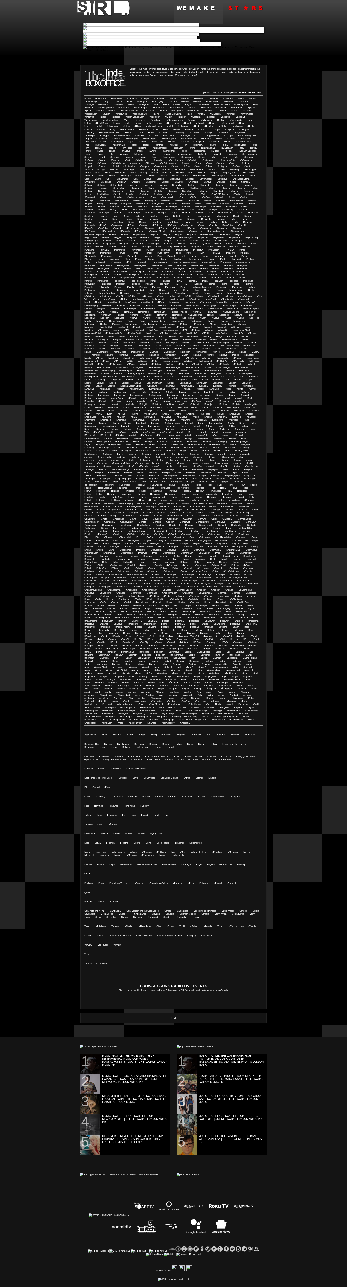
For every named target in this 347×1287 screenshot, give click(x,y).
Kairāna (100, 450)
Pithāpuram (106, 256)
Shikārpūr (132, 185)
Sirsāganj (120, 172)
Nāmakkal (177, 315)
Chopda (100, 574)
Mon (162, 336)
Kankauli (176, 438)
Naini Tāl (160, 318)
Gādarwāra (89, 528)
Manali (106, 361)
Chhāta (103, 583)
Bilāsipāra (187, 608)
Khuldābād (199, 410)
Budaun (221, 599)
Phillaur (211, 259)
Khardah (121, 417)
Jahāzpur (154, 475)
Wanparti (103, 104)
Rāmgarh (125, 231)
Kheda (165, 414)
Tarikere (142, 148)
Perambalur (90, 265)
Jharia (242, 457)
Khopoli (225, 410)
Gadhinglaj (236, 525)
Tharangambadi (159, 148)
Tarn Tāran (126, 148)
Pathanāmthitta (120, 271)
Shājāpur (180, 188)
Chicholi (156, 580)
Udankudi (209, 126)
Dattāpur (184, 562)
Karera (191, 432)
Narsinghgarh (211, 305)
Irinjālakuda (101, 481)
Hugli (209, 485)
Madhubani (185, 373)
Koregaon (116, 401)
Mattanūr (180, 345)
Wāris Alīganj (213, 101)
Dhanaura (103, 556)
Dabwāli (139, 568)
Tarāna (191, 148)
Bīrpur (188, 605)
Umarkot (213, 123)
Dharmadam (109, 553)
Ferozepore (174, 528)
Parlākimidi (149, 274)
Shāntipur (103, 188)
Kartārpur (224, 429)
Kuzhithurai (152, 386)
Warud (185, 101)
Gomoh (96, 512)
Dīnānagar (169, 543)
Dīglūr (209, 543)
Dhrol (225, 546)
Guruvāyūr (250, 500)
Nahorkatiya (188, 318)
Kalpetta (141, 444)
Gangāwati (185, 522)
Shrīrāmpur (89, 182)
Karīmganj (166, 432)
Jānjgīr (156, 466)
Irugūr (87, 481)
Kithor (205, 407)
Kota (218, 398)
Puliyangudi (119, 250)
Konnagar (224, 401)
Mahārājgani (126, 370)
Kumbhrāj (102, 392)
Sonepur (103, 166)
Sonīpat (245, 163)
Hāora (143, 497)
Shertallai (176, 185)
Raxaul (142, 222)
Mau (159, 345)
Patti (166, 268)
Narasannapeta (251, 308)
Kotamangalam (190, 398)
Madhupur (154, 373)
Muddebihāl (191, 333)
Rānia (201, 225)
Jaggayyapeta (233, 475)
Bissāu (125, 605)
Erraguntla (187, 534)
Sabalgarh (89, 216)
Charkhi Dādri (210, 586)
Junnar (132, 454)
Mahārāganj (109, 370)
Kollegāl (143, 404)
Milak (175, 339)
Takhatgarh (139, 154)
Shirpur (207, 182)
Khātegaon (205, 414)
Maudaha (129, 345)
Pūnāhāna (89, 250)
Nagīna (240, 318)
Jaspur (237, 463)
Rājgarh (118, 237)
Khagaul (88, 423)
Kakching (244, 447)
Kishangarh (233, 407)
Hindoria (187, 491)
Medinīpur (172, 342)
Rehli (233, 219)
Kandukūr (219, 438)
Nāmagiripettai (195, 315)
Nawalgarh (244, 299)
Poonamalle (105, 253)
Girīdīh (102, 515)
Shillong (88, 185)
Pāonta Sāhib (162, 277)
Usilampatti (206, 120)
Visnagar (88, 107)
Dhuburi (213, 546)
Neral (96, 299)
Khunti (185, 410)
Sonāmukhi (129, 166)
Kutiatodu (217, 386)
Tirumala (117, 138)
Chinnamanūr (157, 577)
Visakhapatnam (106, 107)
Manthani (231, 348)
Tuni (166, 129)
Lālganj (125, 383)
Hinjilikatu (129, 491)
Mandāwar (113, 358)
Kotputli (132, 398)
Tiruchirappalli (169, 138)
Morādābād (148, 336)
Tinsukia (232, 138)
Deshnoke (141, 559)
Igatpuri (225, 481)
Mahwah (224, 364)
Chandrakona (245, 590)
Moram (134, 336)
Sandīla (186, 203)
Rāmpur (178, 228)
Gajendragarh (205, 525)
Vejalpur (247, 110)
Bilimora (111, 608)
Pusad (255, 243)
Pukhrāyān (165, 250)
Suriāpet (217, 154)
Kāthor (87, 429)
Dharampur (204, 553)
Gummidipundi (91, 506)
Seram (87, 194)
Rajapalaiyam (186, 237)
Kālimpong (89, 447)
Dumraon (241, 537)
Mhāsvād (201, 339)
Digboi (236, 543)
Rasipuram (117, 225)
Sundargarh (187, 157)
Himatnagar (215, 491)
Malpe (155, 361)
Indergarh (177, 481)
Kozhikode (188, 395)
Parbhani (213, 274)
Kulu (134, 392)
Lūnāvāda (172, 376)
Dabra (152, 568)
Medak (185, 342)
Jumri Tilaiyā (178, 454)
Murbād (150, 327)
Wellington (142, 101)
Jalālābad (206, 472)
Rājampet (203, 237)
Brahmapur (89, 602)
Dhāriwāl (142, 553)
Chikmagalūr (90, 580)
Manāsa (238, 358)
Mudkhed (150, 333)
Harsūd (195, 494)
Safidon (199, 212)
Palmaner (218, 281)
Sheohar (233, 185)
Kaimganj (126, 450)
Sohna (209, 166)
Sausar (104, 197)
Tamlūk (139, 151)
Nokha (139, 293)
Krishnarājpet (136, 395)
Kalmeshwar (177, 444)
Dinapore (144, 565)
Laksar (170, 383)
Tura (156, 129)
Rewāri (128, 219)
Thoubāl (143, 141)
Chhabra (186, 583)
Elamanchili (125, 537)
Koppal (167, 401)
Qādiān (206, 243)
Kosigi (239, 398)
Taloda (183, 151)
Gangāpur (220, 522)
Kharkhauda (90, 417)
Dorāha (189, 540)
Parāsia (240, 274)
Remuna (221, 219)
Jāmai (184, 469)
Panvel (178, 277)
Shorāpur (121, 182)
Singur (214, 172)
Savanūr (249, 194)
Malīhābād (222, 361)
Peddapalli (214, 265)
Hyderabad (124, 485)
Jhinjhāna (197, 457)
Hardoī (102, 497)
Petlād (130, 262)
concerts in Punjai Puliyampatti (184, 69)
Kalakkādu (190, 447)
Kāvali (140, 426)
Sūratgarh (89, 157)
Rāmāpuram (196, 231)
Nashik (150, 305)
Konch (104, 404)
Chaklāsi (154, 596)
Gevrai (133, 519)
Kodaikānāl (140, 407)
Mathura (195, 345)
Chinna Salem (138, 577)
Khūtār (137, 410)
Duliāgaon (134, 540)
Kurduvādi (89, 389)
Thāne (228, 141)
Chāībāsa (194, 596)
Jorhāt (221, 454)
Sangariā (126, 203)
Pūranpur (146, 246)
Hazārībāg (242, 491)
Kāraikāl (120, 435)
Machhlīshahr (110, 376)
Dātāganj (209, 562)
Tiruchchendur (189, 138)
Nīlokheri (132, 296)
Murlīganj (123, 327)
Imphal (203, 481)
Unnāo (116, 123)
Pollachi (200, 253)
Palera (224, 284)
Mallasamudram (171, 361)
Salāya (114, 209)
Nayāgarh (211, 299)
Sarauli (137, 200)
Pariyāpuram (166, 274)
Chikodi (221, 577)
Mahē (208, 367)
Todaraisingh (178, 132)
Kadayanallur (242, 450)
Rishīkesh (89, 219)
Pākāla (130, 287)
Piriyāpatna (132, 256)
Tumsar (190, 129)
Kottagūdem (117, 398)
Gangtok (143, 522)
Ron (166, 216)
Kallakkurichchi (217, 444)
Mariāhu (116, 348)
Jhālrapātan (145, 460)
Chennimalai (235, 583)
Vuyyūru (190, 104)
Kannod (239, 435)
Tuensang (89, 132)
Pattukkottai (153, 268)
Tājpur (154, 154)
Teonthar (158, 145)
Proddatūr (198, 250)
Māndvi (210, 355)
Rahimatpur (221, 240)
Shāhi (131, 191)
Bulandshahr (177, 599)
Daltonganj (201, 565)
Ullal (100, 126)
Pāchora (105, 290)
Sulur (236, 157)
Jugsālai (209, 454)
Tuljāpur (230, 129)
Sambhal (157, 206)
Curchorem (203, 568)
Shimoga (245, 182)
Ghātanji (249, 515)
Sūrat (102, 157)
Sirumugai (235, 169)
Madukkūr (245, 370)
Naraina (100, 312)
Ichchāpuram (90, 485)
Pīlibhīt (100, 259)
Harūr (183, 494)
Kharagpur (166, 417)
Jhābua (212, 460)
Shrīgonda (106, 182)
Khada (127, 423)
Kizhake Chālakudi (188, 407)
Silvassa (140, 175)
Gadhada (251, 525)
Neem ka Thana (235, 293)
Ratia (224, 222)
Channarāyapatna (93, 590)
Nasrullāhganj (91, 305)
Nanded (120, 315)
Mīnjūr (165, 339)
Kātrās (184, 426)
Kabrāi (120, 454)
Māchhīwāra (129, 376)
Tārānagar (177, 148)
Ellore (87, 537)
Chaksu (138, 586)
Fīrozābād (190, 528)
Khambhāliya (138, 420)
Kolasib (130, 404)
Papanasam (145, 277)
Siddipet (160, 179)
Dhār (217, 553)
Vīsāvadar (124, 107)
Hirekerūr (101, 491)
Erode (200, 534)
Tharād (185, 141)
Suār (128, 160)
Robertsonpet (203, 216)
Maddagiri (169, 373)
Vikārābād (237, 107)
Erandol (229, 534)
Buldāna (161, 599)
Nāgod (228, 318)
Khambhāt (121, 420)
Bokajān (195, 602)
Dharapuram (169, 553)
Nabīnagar (89, 324)
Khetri (87, 414)
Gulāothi (165, 506)
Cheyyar (105, 135)
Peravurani (225, 262)
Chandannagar (169, 593)
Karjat (135, 432)
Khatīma (190, 414)
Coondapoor (106, 571)
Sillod (152, 175)
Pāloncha (192, 281)
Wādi (166, 104)
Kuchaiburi (119, 395)
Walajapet (144, 104)
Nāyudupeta (195, 299)
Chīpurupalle (90, 577)
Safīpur (186, 212)
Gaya (144, 519)
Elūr (97, 537)
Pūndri (221, 246)
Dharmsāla (215, 550)
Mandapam (146, 358)
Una (150, 123)
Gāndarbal (174, 525)
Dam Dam (118, 540)
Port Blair (229, 250)
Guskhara (235, 500)
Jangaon (184, 466)
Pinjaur (205, 256)
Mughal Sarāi (134, 333)
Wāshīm (172, 101)
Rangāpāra (227, 225)
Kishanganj (249, 407)
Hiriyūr (87, 491)
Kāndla (233, 438)
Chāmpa (222, 593)
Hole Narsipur (182, 488)
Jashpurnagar (91, 466)
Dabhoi (175, 568)
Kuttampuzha (187, 386)
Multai (116, 330)
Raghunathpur (91, 243)
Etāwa (239, 605)
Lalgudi (100, 383)
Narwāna (176, 305)
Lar (228, 379)
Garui (214, 519)
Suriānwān (232, 154)
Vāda (126, 120)
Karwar (199, 429)
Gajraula (189, 525)
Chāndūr (201, 590)
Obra (196, 290)
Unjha (128, 123)
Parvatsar (239, 271)
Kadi (228, 450)
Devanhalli (89, 559)
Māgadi (196, 370)
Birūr (177, 605)
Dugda (147, 540)
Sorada (220, 163)
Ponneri (134, 253)
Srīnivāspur (246, 160)
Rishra (247, 216)
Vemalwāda (209, 110)
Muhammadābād (242, 330)
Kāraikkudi (105, 435)
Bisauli (153, 605)
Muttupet (184, 324)
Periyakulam (209, 262)
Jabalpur (168, 478)
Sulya (213, 157)
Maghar (184, 370)
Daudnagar (169, 562)
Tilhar (104, 141)
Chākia (167, 596)
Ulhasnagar (113, 126)
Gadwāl (222, 525)
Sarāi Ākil (194, 200)
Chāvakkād (123, 586)
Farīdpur (246, 531)
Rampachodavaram (137, 574)
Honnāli (136, 488)
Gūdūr (213, 506)
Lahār (87, 386)
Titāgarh (224, 132)
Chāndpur (89, 593)
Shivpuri (179, 182)
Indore (154, 481)
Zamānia (132, 98)
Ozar (185, 290)
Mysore (116, 324)
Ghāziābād (219, 515)
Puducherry (163, 253)
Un (177, 123)
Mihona (187, 339)
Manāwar (207, 358)
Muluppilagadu (171, 330)
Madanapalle (246, 373)
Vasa (189, 114)
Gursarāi (109, 503)
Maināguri (197, 364)
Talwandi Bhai (168, 151)
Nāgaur (100, 321)
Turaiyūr (144, 129)
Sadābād (253, 212)
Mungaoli (221, 327)
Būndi (149, 599)
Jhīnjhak (212, 457)
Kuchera (88, 395)
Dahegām (101, 568)
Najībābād (119, 318)
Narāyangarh (148, 308)
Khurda (160, 410)
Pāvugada (104, 268)
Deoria (186, 559)
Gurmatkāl (143, 503)
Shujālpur (222, 179)
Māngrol (96, 355)
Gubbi (101, 509)
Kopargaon (181, 401)
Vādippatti (240, 117)
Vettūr (112, 110)
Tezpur (133, 145)
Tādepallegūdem (184, 154)
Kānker (151, 438)
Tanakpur (125, 151)
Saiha (202, 209)
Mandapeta (129, 358)
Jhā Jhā (199, 460)
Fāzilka (216, 528)
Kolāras (170, 404)
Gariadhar (227, 519)
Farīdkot (88, 534)
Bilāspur (173, 608)
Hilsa (229, 491)
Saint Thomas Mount (160, 209)
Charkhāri (227, 586)
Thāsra (172, 141)
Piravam (148, 256)
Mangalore (139, 355)
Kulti (144, 392)
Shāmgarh (165, 188)
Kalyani (87, 444)
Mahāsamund (91, 370)
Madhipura (201, 373)
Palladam (120, 284)
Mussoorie (199, 324)
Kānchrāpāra (90, 454)
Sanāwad (239, 203)
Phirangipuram (195, 259)
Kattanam (170, 426)
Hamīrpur (211, 497)
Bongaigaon (142, 602)
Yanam (253, 98)
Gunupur (172, 503)
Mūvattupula (169, 324)
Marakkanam (163, 348)
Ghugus (159, 515)
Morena (99, 336)
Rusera (103, 216)
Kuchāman (103, 395)
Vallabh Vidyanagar (134, 117)
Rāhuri (207, 240)
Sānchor (225, 203)
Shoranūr (135, 182)
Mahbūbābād (242, 367)
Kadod (206, 450)
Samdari (129, 206)
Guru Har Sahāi (92, 503)
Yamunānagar (91, 101)
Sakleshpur (139, 209)
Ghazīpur (204, 515)
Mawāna (239, 342)
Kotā (228, 398)
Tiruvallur (140, 135)
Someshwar (161, 166)
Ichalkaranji (108, 485)
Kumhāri (88, 392)
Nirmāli (195, 293)
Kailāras (158, 450)
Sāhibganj (228, 209)
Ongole (162, 290)
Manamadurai (91, 361)
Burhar (109, 599)
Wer (130, 101)
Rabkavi (169, 243)
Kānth (188, 435)
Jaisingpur (103, 475)
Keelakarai (101, 98)
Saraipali (166, 200)
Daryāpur (249, 562)
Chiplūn (105, 577)
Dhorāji (255, 546)
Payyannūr (243, 265)
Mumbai (157, 602)
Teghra (98, 148)
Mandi (100, 358)
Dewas (188, 556)
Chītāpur (221, 574)
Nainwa (133, 318)
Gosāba (146, 509)
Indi (164, 481)
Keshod (189, 423)
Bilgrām (136, 608)
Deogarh (237, 559)
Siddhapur (175, 179)
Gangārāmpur (202, 522)
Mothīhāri (238, 333)
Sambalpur (172, 206)
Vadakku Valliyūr (110, 120)
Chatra (166, 586)
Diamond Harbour (145, 546)
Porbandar (89, 253)
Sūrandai (114, 157)
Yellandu (199, 98)
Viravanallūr (158, 107)
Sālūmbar (89, 209)
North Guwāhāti (107, 293)
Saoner (208, 200)
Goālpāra (88, 515)
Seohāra (144, 194)
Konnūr (210, 401)
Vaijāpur (182, 117)
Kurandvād (105, 389)
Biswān (112, 605)
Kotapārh (172, 398)
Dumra (255, 537)
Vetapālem (149, 110)
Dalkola (235, 565)
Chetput (220, 583)
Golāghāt (134, 512)
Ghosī (191, 515)
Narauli (199, 308)
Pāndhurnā (102, 281)
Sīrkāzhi (167, 172)
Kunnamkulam (137, 389)
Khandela (236, 417)
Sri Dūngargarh (168, 163)
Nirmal (207, 293)
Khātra (177, 414)
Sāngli (114, 203)
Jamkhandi (140, 469)
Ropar (126, 216)
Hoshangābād (105, 488)
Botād (103, 602)
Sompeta (145, 166)
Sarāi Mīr (180, 200)
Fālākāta (132, 534)
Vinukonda (205, 107)
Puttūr (218, 243)
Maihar (211, 364)
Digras (197, 543)
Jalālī (178, 472)
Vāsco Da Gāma (173, 114)
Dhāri (154, 553)
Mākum (131, 364)
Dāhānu (115, 568)
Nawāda (99, 302)
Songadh (88, 166)
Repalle (167, 219)
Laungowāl (181, 379)
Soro (209, 163)
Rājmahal (225, 234)
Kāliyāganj (246, 444)
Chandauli (152, 593)
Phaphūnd (236, 259)
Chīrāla (248, 574)
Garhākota (109, 522)
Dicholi (102, 546)
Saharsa (119, 212)
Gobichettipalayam (197, 509)
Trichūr (129, 132)
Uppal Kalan (102, 123)
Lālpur (250, 379)
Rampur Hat (133, 228)
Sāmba (186, 206)
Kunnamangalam (157, 389)
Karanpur (135, 163)
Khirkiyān (239, 410)
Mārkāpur (89, 348)
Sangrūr (252, 200)
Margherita (146, 348)
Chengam (89, 586)
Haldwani (115, 500)
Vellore (235, 110)
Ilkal (214, 481)
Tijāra (131, 141)
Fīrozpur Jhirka (154, 528)
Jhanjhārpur (117, 460)
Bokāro (181, 602)
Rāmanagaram (238, 231)
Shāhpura (211, 188)
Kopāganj (196, 401)
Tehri (86, 148)
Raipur (132, 240)
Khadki (115, 423)
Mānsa (245, 348)
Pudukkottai (182, 250)
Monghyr (194, 327)
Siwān (248, 166)
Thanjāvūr (199, 141)
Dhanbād (88, 556)
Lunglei (158, 376)
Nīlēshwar (147, 296)
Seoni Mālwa (102, 194)
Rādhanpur (154, 243)
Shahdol (158, 191)
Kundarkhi (214, 389)
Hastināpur (126, 494)
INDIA (234, 92)
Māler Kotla (238, 361)
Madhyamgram (136, 373)
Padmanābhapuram (201, 287)
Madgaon (216, 373)
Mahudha (238, 364)
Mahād (171, 370)
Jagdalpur (106, 478)
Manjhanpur (201, 352)
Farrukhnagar (211, 531)
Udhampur (183, 126)
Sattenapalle (168, 197)
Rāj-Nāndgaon (208, 234)
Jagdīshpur (89, 478)
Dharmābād (127, 553)
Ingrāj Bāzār (130, 481)
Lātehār (217, 379)
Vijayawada (252, 107)
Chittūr (156, 574)
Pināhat (232, 256)
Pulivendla (136, 250)
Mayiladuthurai (202, 342)
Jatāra (194, 463)
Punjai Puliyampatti (177, 246)
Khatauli (220, 414)
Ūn (168, 123)
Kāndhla (88, 441)
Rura (115, 216)
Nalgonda (224, 315)
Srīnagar (102, 163)
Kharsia (249, 414)
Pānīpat (230, 277)
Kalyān (100, 444)
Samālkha (232, 206)
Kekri (253, 423)
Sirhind (180, 172)
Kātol (220, 426)
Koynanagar (205, 395)
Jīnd (158, 457)
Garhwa (202, 519)
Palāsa (236, 284)
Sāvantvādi (89, 197)
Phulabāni (177, 259)
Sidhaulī (147, 179)
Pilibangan (114, 259)
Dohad (87, 568)
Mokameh (193, 336)
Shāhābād (187, 191)
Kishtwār (218, 407)
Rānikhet (157, 225)
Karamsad (242, 432)
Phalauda (101, 262)
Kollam (182, 243)
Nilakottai (175, 296)
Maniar (242, 352)
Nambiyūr (162, 315)
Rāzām (244, 219)
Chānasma (187, 593)
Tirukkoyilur (132, 138)
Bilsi (86, 608)
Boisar (207, 602)
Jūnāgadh (161, 454)
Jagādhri (154, 478)
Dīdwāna (88, 546)
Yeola (173, 98)
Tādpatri (166, 154)
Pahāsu (156, 287)
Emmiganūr (243, 534)
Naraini (87, 312)
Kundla (187, 389)
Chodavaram (116, 574)
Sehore (171, 194)
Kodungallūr (251, 404)
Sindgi (101, 175)
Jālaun (141, 472)
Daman (186, 565)
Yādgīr (106, 101)
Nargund (102, 308)
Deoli (200, 556)
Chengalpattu (105, 586)
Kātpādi (196, 426)
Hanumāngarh (158, 497)
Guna (251, 503)
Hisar (245, 488)
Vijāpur (87, 110)
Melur (115, 342)
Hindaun (200, 491)
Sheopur (219, 185)
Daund (155, 562)
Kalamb (175, 447)
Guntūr (186, 503)
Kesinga (155, 423)
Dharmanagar (91, 553)
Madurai (230, 370)
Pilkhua (87, 259)
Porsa (242, 250)
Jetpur (249, 460)
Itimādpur (182, 478)
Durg (192, 537)
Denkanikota (90, 562)
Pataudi (153, 271)
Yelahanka (213, 98)
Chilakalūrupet (205, 577)
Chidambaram (139, 580)
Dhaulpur (171, 550)
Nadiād (211, 321)
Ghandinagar (125, 525)
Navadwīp (190, 302)
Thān (86, 145)
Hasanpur (170, 494)
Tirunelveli (102, 138)
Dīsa (106, 543)
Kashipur (156, 429)
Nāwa (161, 302)
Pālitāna (149, 284)
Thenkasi (173, 145)
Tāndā (112, 151)
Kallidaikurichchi (197, 444)
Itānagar (207, 478)
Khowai (212, 410)
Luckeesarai (218, 376)
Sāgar (174, 212)
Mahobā (88, 367)
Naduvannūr (197, 321)
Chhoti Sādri (171, 580)
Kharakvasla (149, 417)
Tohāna (163, 132)
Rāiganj (181, 240)
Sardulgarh (89, 200)
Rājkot (239, 234)
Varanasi (230, 114)
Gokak (161, 512)
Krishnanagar (155, 395)
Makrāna (156, 364)
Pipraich (171, 256)
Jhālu (131, 460)
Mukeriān (223, 330)
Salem (102, 209)
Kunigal (174, 389)
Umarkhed (228, 123)
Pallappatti (106, 284)
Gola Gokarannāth (115, 512)
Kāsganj (170, 429)
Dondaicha (221, 540)
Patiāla (204, 268)
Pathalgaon (139, 271)
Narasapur (233, 308)
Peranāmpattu (243, 262)
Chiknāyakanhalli (238, 577)
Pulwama (104, 250)
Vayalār (106, 114)
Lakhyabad (185, 383)
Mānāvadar (223, 358)
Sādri (210, 212)
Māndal (177, 358)
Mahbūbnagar (223, 367)
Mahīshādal (122, 367)
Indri (143, 481)
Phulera (163, 259)
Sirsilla (87, 172)
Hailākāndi (167, 500)
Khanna (208, 417)
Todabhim (195, 132)
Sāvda (237, 194)
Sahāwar (242, 209)
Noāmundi (164, 293)
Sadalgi (239, 212)
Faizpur (145, 534)
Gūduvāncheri (198, 506)
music (171, 75)
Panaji (153, 281)
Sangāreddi (142, 203)
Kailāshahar (142, 450)
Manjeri (216, 352)
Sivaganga (128, 169)
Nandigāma (89, 315)
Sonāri (115, 166)
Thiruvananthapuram (110, 132)
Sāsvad (219, 197)
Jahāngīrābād (171, 475)
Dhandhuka (245, 553)
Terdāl (146, 145)
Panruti (190, 277)
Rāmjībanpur (90, 231)
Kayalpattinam (109, 426)
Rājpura (154, 234)
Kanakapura (122, 441)
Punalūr (247, 246)
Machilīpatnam (91, 376)
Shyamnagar (206, 179)
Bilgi (148, 608)
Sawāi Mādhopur (220, 194)
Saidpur (214, 209)
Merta (245, 339)
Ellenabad (109, 537)
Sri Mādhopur (118, 163)
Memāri (103, 342)
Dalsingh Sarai (219, 565)
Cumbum (162, 441)
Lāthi (205, 379)
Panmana (216, 277)
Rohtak (176, 216)
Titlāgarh (210, 132)
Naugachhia (222, 302)
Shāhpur (241, 188)
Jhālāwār (173, 460)
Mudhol (164, 333)
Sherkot (190, 185)
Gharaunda (118, 519)
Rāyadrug (102, 222)
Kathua (244, 426)
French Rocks (138, 281)
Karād (133, 435)
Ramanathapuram (216, 231)
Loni (242, 376)
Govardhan (130, 509)
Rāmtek (117, 228)
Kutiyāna (203, 386)
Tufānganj (244, 129)
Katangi (114, 429)
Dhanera (230, 553)
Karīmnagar (149, 432)
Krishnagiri (172, 395)
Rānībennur (187, 225)
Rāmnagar (206, 228)
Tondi (151, 132)
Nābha (103, 324)
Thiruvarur (158, 141)
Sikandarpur (219, 175)
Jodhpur (121, 457)
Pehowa (182, 265)
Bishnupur (139, 605)
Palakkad (197, 284)
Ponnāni (148, 253)
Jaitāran (88, 475)
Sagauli (149, 212)
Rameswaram (177, 231)
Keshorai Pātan (172, 423)
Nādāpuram (239, 321)
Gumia (119, 506)
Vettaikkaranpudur (129, 110)
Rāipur (119, 240)
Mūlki (127, 330)
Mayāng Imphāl (221, 342)
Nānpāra (128, 312)
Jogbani (88, 457)
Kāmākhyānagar (240, 441)
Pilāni (127, 259)
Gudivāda (244, 506)
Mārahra (179, 348)
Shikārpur (147, 185)
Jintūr (147, 457)
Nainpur (146, 318)
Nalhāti (210, 315)
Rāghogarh (109, 243)
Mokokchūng (176, 336)
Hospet (253, 485)
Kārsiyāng (239, 429)
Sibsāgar (190, 179)
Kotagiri (206, 398)
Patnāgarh (179, 268)
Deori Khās (171, 559)
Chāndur (215, 590)
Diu (96, 543)
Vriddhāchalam (222, 104)
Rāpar (131, 225)
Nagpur (215, 318)
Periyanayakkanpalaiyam (185, 262)
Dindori (142, 543)
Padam (251, 287)
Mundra (249, 327)
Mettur (214, 339)
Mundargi (103, 330)
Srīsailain (192, 160)
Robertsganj (222, 216)
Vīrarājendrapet (177, 107)
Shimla (113, 175)
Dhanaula (118, 556)
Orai (151, 290)
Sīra (191, 172)
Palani (205, 281)
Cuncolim (219, 568)
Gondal (243, 509)
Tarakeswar (227, 148)
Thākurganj (100, 145)
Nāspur (121, 305)
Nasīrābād (136, 305)
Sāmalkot (216, 206)
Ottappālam (120, 290)
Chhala (172, 583)
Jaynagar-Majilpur (121, 463)
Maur (103, 345)
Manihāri (230, 352)
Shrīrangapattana (241, 179)
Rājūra (113, 234)
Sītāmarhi (180, 169)
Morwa (252, 333)
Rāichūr (194, 240)
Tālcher (88, 154)
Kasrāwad (141, 429)
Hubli (219, 485)
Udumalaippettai (154, 126)
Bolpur (169, 602)
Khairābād (233, 420)
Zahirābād (160, 98)
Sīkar (185, 175)
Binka (216, 605)
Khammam (89, 420)
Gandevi (159, 525)
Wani (131, 104)
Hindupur (172, 491)
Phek (222, 259)
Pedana (229, 265)
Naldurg (238, 315)
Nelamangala (158, 299)
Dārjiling (101, 565)
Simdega (126, 175)
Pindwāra (218, 256)
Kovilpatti (245, 395)
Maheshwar (155, 367)
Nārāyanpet (130, 308)
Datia (196, 562)
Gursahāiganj (126, 503)
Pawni (128, 268)
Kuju (221, 392)
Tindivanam (90, 141)
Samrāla (115, 206)
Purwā (87, 246)
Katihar (232, 426)
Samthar (101, 206)
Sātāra (194, 197)
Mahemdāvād (193, 367)
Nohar (151, 293)
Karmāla (110, 432)
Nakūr (251, 315)
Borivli (128, 602)
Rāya (131, 222)
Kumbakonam (119, 392)
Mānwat (206, 348)
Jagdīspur (250, 475)
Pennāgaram (141, 265)
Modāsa (232, 336)
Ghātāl (104, 519)
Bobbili (100, 605)
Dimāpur (184, 543)
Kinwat (112, 410)
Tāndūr (87, 151)
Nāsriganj (107, 305)
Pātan (182, 271)
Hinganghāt (156, 491)
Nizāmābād (180, 293)
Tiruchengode (150, 138)
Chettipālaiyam (203, 583)
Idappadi (239, 481)
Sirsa (133, 172)
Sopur (233, 163)
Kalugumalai (115, 444)
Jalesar (128, 472)
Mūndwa (236, 327)
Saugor (162, 212)
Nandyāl (197, 312)
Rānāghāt (103, 228)
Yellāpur (185, 98)
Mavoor (252, 342)
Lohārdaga (101, 379)
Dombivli (236, 540)
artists (133, 75)
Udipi (170, 126)
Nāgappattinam (158, 321)
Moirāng (207, 336)
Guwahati (187, 519)
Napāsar (114, 312)
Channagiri (131, 590)
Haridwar (88, 497)
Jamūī (224, 466)
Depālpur (156, 559)
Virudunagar (141, 107)
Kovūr (232, 395)
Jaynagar (102, 463)
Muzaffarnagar (150, 324)
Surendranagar (249, 154)
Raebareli (138, 243)
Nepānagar (110, 299)
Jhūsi (168, 457)
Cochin (184, 571)
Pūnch (87, 98)
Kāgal (183, 450)
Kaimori (113, 450)
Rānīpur (144, 225)
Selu (191, 209)
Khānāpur (251, 417)
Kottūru (87, 398)
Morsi (87, 336)
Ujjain (127, 126)
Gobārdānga (244, 512)
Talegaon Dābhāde (247, 151)
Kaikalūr (171, 450)
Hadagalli (140, 485)
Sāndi (198, 203)
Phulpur (150, 259)
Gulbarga (151, 506)
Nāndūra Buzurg (231, 312)
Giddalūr (145, 515)
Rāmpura (149, 228)
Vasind (156, 114)
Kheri (109, 414)
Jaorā (131, 466)
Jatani (206, 463)
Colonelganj (123, 571)
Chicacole (150, 163)
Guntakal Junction (204, 503)
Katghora (100, 429)
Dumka (87, 540)
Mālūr (130, 361)
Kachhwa (107, 454)
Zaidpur (146, 98)
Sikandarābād (237, 175)
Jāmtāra (236, 466)
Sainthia (180, 209)
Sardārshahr (122, 200)
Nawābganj (114, 302)
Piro (120, 256)
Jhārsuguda (228, 457)
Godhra (200, 512)
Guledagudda (134, 506)
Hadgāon (195, 500)
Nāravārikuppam (168, 308)
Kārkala (123, 432)
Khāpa (196, 417)
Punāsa (234, 246)
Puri (135, 246)
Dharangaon (187, 553)
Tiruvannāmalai (122, 135)
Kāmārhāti (177, 441)
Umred (200, 123)
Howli (230, 485)
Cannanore (224, 596)
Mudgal (177, 333)
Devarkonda (249, 556)
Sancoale (211, 203)
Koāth (170, 407)
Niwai (87, 302)
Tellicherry (198, 145)
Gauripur (157, 519)
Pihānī (138, 259)
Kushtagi (232, 386)
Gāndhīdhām (143, 525)
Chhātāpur (89, 583)
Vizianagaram (241, 104)
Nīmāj (120, 296)
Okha (174, 290)
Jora (232, 454)
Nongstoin (125, 293)
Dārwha (88, 565)
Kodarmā (113, 407)
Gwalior (220, 500)
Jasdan (107, 466)
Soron (198, 163)
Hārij (240, 494)
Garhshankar (244, 519)
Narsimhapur (230, 305)
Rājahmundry (251, 237)
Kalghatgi (104, 447)
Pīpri (159, 256)
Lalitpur (87, 383)
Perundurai (144, 262)
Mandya (197, 355)
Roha (188, 216)
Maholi (252, 364)
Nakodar (104, 318)
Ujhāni (138, 126)
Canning (209, 596)
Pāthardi (88, 271)
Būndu (138, 599)
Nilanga (161, 296)
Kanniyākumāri (91, 438)
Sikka (252, 175)
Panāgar (166, 281)
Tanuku (253, 148)
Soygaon (185, 163)
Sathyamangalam (136, 197)
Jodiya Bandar (105, 457)
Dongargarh (205, 540)
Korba (129, 401)
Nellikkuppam (140, 299)
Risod (236, 216)
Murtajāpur (89, 327)
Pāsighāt (212, 271)
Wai (156, 104)
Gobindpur (227, 512)
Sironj (144, 172)
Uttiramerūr (140, 120)
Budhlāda (193, 599)
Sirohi (155, 172)
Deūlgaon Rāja (123, 559)
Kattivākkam (154, 426)
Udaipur (252, 126)
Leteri (141, 379)
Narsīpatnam (193, 305)
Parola (118, 274)
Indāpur (191, 481)
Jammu (103, 469)
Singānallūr (249, 172)
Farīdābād (103, 534)
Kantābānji (202, 435)
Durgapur (164, 537)
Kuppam (120, 389)
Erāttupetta (214, 534)
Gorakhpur (160, 509)
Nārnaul (88, 308)
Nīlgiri (188, 296)
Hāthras (111, 494)
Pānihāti (243, 277)
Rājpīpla (192, 234)
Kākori (217, 447)
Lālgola (112, 383)
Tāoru (241, 148)
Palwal (179, 281)
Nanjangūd (143, 312)
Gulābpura (180, 506)
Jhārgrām (89, 460)
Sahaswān (89, 212)
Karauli (215, 432)
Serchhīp (248, 191)
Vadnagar (210, 117)
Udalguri (224, 126)
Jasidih (250, 463)
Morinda (137, 327)
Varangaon (215, 114)
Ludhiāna (187, 376)
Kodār (126, 407)
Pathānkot (103, 271)
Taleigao (229, 151)
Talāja (100, 154)
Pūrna (124, 246)
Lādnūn (111, 386)
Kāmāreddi (193, 441)
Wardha (229, 101)
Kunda (228, 389)
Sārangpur (151, 200)
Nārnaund (247, 305)
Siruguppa (251, 169)
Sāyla (203, 194)
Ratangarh (89, 225)
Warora (197, 101)
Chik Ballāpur (120, 580)
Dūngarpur (205, 537)
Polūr (188, 253)
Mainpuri (183, 364)
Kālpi (129, 444)
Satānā (206, 197)
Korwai (102, 401)
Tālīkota (215, 151)
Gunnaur (222, 503)
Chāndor (167, 590)
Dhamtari (133, 556)
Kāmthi (137, 441)
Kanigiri (189, 438)
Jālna (236, 469)
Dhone (87, 550)
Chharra (117, 583)
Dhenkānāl (125, 550)
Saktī (125, 209)
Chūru (215, 571)
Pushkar (242, 243)
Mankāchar (169, 352)
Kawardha (126, 426)
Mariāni (102, 348)
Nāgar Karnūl (115, 321)
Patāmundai (196, 271)
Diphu (117, 543)
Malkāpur (189, 361)
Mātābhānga (210, 345)
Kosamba (89, 401)
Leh (151, 379)
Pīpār (193, 256)
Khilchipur (254, 410)
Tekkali (224, 145)
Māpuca (193, 348)
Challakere (89, 596)
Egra (138, 537)
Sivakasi (88, 169)
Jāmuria (211, 466)
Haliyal (87, 500)
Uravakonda (236, 120)
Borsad (115, 602)
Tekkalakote (240, 145)
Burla (98, 599)
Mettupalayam (230, 339)
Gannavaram (126, 522)
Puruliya (100, 246)
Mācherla (145, 376)
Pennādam (158, 265)
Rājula (125, 234)
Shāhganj (144, 191)
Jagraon (216, 475)
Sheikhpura (195, 188)
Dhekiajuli (140, 550)
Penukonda (106, 265)
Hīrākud (115, 491)
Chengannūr (253, 583)
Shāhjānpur (117, 191)
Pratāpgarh (213, 250)
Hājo (141, 500)
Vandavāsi (89, 117)
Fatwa (229, 528)
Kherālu (121, 414)
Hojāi (212, 488)
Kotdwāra (158, 398)
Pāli (176, 284)
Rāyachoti (118, 222)
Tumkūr (203, 129)
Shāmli (151, 188)
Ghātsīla (235, 515)
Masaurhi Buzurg (230, 345)
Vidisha (100, 110)
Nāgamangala (178, 321)
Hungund (185, 485)
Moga (219, 336)
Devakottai (105, 559)
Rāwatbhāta (172, 222)
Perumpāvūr (161, 262)
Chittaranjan (188, 574)
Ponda (178, 253)
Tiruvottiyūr (89, 135)
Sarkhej (244, 197)
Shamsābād (119, 188)
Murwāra (242, 324)
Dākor (247, 565)
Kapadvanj (175, 435)
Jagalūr (140, 478)
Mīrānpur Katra (134, 339)
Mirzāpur (88, 339)
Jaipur (141, 475)
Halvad (240, 497)
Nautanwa (206, 302)
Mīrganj (117, 339)
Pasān (225, 271)
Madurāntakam (213, 370)
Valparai (116, 117)
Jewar (225, 460)
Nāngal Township (179, 312)
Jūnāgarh (146, 454)
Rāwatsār (156, 222)
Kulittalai (170, 392)
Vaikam (168, 117)
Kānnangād (123, 438)
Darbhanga (116, 565)
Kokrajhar (209, 404)
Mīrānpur (151, 339)
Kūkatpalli (208, 392)
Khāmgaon (105, 420)
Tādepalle (202, 154)
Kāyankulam (90, 426)
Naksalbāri (89, 318)
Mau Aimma (145, 345)
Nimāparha (106, 296)
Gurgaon (158, 503)
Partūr (106, 274)
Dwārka (150, 537)
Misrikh (244, 336)
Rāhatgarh (238, 240)
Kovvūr (220, 395)
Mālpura (143, 361)
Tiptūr (219, 138)
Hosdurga (122, 488)
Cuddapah (249, 568)
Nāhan (203, 318)
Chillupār (188, 577)
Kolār (182, 404)
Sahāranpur (135, 212)
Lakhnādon (201, 383)
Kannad (138, 438)
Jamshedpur (252, 466)
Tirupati (88, 138)
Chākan (180, 596)
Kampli (149, 441)
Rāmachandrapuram (94, 234)
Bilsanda (98, 608)
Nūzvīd (207, 290)
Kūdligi (232, 392)
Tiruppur (229, 135)
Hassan (141, 494)
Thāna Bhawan (244, 141)
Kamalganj (221, 441)
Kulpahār (155, 392)
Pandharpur (119, 281)
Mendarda (89, 342)
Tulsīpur (216, 129)
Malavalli (88, 364)
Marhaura (130, 348)
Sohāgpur (222, 166)
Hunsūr (171, 485)
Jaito (245, 472)
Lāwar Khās (165, 379)
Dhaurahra (156, 550)
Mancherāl (192, 358)
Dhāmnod (162, 556)
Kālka (233, 444)
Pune (210, 246)
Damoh (158, 565)
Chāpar (241, 586)
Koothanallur (169, 386)
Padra (183, 287)
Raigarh (168, 240)
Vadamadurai (90, 120)
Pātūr (139, 268)
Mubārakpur (223, 333)
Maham (141, 370)
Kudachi (245, 392)
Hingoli (142, 491)
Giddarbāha (129, 515)
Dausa (143, 562)
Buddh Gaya (244, 602)
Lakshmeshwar (154, 383)
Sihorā (98, 179)
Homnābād (165, 488)
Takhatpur (123, 154)
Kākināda (230, 447)
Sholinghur (151, 182)
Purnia (113, 246)
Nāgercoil (254, 318)
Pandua (88, 281)
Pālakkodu (104, 287)
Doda (87, 543)
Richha (115, 219)
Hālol (251, 497)
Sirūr (222, 169)
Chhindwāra (209, 580)
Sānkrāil (221, 200)
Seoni (117, 194)
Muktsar (196, 330)
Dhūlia (200, 546)
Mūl (185, 330)
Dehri (115, 562)
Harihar (251, 494)
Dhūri (161, 546)
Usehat (220, 120)
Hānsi (174, 497)
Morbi (111, 336)
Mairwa (170, 364)
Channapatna (113, 590)
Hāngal (185, 497)
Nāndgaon (106, 315)
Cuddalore (89, 571)
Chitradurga (205, 574)
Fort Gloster (119, 528)
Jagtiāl (203, 475)
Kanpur (226, 435)
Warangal (89, 104)
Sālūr (244, 206)
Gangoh (170, 522)
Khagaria (102, 423)
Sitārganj (153, 169)
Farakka (118, 534)
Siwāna (236, 166)
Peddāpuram (198, 265)
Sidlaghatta (122, 179)
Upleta (87, 123)
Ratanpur (247, 222)
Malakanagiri (205, 361)
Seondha (129, 194)
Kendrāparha (215, 423)
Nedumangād (177, 299)
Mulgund (140, 330)
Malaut (101, 364)
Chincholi (173, 577)
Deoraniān (200, 559)
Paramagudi (90, 277)
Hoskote (88, 488)
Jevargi (237, 460)
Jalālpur (153, 472)
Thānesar (214, 141)
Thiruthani (169, 135)
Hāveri (87, 494)
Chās (178, 586)
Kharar (134, 417)
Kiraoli (101, 410)
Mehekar (144, 342)
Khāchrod (141, 423)
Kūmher (252, 389)
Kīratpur (88, 410)
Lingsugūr (116, 379)
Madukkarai (90, 373)
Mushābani (226, 324)
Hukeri (198, 485)
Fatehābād (177, 531)
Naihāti (173, 318)
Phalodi (87, 262)
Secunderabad (188, 194)
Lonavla (254, 376)
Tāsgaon (111, 148)
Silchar (164, 175)
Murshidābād (106, 327)
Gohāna (174, 512)
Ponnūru (121, 253)
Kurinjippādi (247, 386)
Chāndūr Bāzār (184, 590)
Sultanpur (249, 157)
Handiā (198, 497)
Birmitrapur (202, 605)
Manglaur (123, 355)
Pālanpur (249, 284)
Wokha (118, 101)
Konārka (117, 404)
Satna (182, 197)
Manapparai (253, 358)
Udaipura (238, 126)
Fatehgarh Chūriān (137, 531)
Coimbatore (169, 571)
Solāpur (165, 182)
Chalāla (120, 596)
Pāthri (216, 268)
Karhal (180, 432)
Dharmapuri (251, 550)
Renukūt (191, 219)
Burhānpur (124, 599)
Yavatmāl (228, 98)
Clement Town (200, 571)
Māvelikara (89, 345)
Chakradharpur (137, 596)
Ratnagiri (200, 222)
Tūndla (177, 129)
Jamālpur (171, 469)
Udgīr (197, 126)
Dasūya (223, 562)
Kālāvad (118, 447)
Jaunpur (182, 463)
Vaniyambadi (246, 114)
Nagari (131, 321)
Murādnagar (165, 327)
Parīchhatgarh (185, 274)
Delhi (104, 562)
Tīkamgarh (117, 141)
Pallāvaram (89, 284)
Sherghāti (204, 185)
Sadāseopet (225, 212)
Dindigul (155, 543)
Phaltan (250, 259)
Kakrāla (204, 447)
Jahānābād (189, 475)
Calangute (153, 571)
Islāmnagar (250, 478)
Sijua (86, 179)
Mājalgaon (185, 352)
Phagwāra (116, 262)
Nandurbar (212, 312)
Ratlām (213, 222)
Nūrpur (220, 290)
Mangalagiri (170, 355)
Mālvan (118, 361)
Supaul (143, 157)
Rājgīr (106, 237)
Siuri (141, 169)
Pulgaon (150, 250)
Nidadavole (214, 296)
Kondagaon (89, 404)
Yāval (241, 98)
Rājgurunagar (91, 237)
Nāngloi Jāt (159, 312)
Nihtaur (199, 296)
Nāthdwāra (251, 302)
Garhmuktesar (91, 522)
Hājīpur (152, 500)
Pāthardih (242, 268)
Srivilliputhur (142, 160)
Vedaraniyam (90, 114)
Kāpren (160, 435)
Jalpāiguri (213, 469)
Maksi (144, 364)
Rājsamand (139, 234)
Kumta (240, 389)
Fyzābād (159, 534)
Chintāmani (120, 577)
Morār (122, 336)
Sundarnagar (169, 157)
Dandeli (131, 565)
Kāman (207, 441)
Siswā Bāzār (197, 169)
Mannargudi (120, 352)
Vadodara (195, 117)
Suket (102, 160)
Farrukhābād (230, 531)
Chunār (248, 571)
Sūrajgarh (129, 157)
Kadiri (217, 450)
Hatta (99, 494)
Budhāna (207, 599)
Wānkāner (118, 104)
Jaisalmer (118, 475)
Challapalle (251, 593)
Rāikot (156, 240)
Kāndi (244, 438)
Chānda (229, 590)
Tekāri (254, 145)
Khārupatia (234, 414)
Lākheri (232, 383)
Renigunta (206, 219)
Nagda (87, 321)
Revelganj (153, 219)
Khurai (173, 410)
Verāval (163, 110)
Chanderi (120, 593)
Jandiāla (198, 466)
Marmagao (249, 345)
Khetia (99, 414)
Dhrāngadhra (239, 546)
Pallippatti (233, 281)
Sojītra (186, 166)
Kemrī (242, 423)
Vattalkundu (121, 114)
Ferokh (204, 528)
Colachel (194, 404)
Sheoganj (247, 185)
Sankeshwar (237, 200)
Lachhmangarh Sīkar (130, 386)
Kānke (163, 438)
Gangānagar (90, 525)
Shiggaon (162, 185)
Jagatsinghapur (123, 478)
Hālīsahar (101, 500)
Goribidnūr (172, 519)
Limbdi (130, 379)
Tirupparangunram (248, 135)
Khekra (134, 414)
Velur (223, 110)
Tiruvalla (154, 135)
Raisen (107, 240)
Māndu (235, 355)
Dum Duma (102, 540)
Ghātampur (89, 519)
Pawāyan (88, 268)
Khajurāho (185, 420)
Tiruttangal (184, 135)
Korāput (154, 401)
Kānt (215, 435)
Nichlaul (229, 296)
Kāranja (227, 432)
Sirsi (98, 172)
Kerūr (201, 423)
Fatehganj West (159, 531)
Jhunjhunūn (182, 457)
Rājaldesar (219, 237)
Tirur (197, 135)
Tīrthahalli (206, 138)
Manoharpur (102, 352)
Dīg (246, 543)
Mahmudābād (104, 367)
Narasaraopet (215, 308)
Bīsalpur (165, 605)
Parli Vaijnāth (133, 274)
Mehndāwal (129, 342)
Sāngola (88, 203)
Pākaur (117, 287)
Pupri (159, 246)
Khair (246, 420)
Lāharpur (246, 383)
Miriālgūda (103, 339)
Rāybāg (88, 222)
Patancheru (168, 271)
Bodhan (88, 605)
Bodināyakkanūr (224, 602)
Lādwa (99, 386)
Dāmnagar (172, 565)
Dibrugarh (115, 546)
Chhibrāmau (226, 580)
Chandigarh (105, 593)
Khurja (149, 410)
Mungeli (208, 327)
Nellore (124, 299)
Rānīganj (171, 225)
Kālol (152, 444)
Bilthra (250, 605)
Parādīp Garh (108, 277)
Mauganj (115, 345)
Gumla (107, 506)
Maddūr (230, 373)
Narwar (162, 305)
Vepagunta (177, 110)
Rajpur (167, 234)
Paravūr (227, 274)
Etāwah (172, 534)
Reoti (179, 219)
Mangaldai (154, 355)
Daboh (163, 568)
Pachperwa (89, 290)
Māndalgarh (163, 358)
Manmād (154, 352)
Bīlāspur (159, 608)
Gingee (114, 515)
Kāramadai (89, 435)
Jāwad (169, 463)
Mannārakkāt (137, 352)
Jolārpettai (245, 454)
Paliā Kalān (164, 284)
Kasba (194, 243)
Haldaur (130, 500)
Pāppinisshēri (127, 277)
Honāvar (150, 488)
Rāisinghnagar (91, 240)
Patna (193, 268)
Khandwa (222, 417)
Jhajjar (187, 460)
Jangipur (169, 466)
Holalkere (199, 488)
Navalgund (174, 302)
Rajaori (171, 237)
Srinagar (88, 163)
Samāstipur (201, 206)
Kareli (203, 432)
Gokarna (148, 512)
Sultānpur (89, 160)
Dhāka (176, 556)
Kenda (231, 423)
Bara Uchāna (127, 129)
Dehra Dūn (128, 562)
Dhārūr (185, 550)
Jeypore (88, 463)
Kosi (249, 398)
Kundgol (200, 389)
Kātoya (209, 426)
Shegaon (88, 188)
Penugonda (123, 265)
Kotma (145, 398)
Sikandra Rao (200, 175)
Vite (256, 104)
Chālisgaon (105, 596)
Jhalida (160, 460)
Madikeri (119, 373)
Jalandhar (194, 454)
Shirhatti (221, 182)
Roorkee (154, 216)
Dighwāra (222, 543)
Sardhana (105, 200)
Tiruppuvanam (212, 135)
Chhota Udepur (190, 580)
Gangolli (157, 522)
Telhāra (212, 145)
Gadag (104, 528)
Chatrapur (153, 586)
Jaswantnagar (222, 463)
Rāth (235, 222)
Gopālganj (216, 509)
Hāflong (181, 500)
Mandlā (87, 358)
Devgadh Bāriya (230, 556)
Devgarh (212, 556)
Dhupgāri (174, 546)
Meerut (158, 342)
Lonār (87, 379)
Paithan (143, 287)
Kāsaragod (185, 429)
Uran (250, 120)
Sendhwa (157, 194)
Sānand (88, 206)
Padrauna (170, 287)
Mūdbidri (207, 333)
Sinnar (202, 172)
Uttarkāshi (156, 120)
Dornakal (176, 540)
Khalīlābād (170, 420)
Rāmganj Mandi (157, 231)
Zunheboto (117, 98)
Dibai (128, 546)
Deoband (251, 559)
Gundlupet (238, 503)
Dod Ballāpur (252, 540)
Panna (203, 277)
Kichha (124, 410)
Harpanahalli (211, 494)
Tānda (100, 151)
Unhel (139, 123)
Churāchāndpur (231, 571)
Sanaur (253, 203)
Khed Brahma (150, 414)
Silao (175, 175)
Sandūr (173, 203)
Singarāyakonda (230, 172)
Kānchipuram (104, 441)
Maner (185, 355)
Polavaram (215, 253)
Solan (175, 166)
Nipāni (219, 293)
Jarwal (119, 466)
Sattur (153, 197)
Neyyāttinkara (245, 296)
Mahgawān (139, 367)
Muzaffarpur (131, 324)
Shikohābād (116, 185)
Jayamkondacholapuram (148, 463)
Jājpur (234, 472)
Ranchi (242, 225)
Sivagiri (101, 169)
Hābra (208, 500)
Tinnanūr (246, 138)
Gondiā (230, 509)
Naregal (115, 308)
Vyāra (177, 104)
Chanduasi (136, 593)
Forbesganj (136, 528)
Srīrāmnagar (209, 160)
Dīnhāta (129, 543)
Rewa (140, 219)
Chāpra (146, 583)
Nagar (143, 321)
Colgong (139, 571)
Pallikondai (248, 281)
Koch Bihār (156, 407)
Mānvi (218, 348)
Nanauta (134, 315)
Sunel (154, 157)
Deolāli (224, 559)
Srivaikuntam (176, 160)
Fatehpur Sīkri (245, 528)
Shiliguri (101, 185)
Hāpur (131, 497)
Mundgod (88, 330)
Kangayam (204, 438)
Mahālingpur (156, 370)
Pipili (183, 256)
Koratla (141, 401)
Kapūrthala (146, 435)
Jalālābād (191, 472)
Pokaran (244, 253)
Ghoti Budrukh (175, 515)
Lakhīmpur (218, 383)
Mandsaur (249, 355)
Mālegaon (254, 361)
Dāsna (236, 562)
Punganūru (196, 246)
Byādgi (251, 596)
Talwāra (152, 151)
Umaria (242, 123)
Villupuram (221, 107)
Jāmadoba (198, 469)
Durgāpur (179, 537)
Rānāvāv (88, 228)
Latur (194, 379)
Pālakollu (88, 287)
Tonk (140, 132)
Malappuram (116, 364)
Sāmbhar (143, 206)
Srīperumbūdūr (227, 160)
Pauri (116, 268)
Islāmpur (221, 478)
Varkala (201, 114)
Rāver (187, 222)
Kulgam (182, 392)
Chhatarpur (243, 580)
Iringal (115, 481)
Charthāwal (192, 586)
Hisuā (234, 488)
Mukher (209, 330)
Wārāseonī (243, 101)
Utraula (191, 120)
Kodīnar (99, 407)
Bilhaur (124, 608)
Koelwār (236, 404)
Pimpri (244, 256)
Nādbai (224, 321)
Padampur (221, 287)
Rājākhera (235, 237)
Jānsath (144, 466)
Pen (170, 265)
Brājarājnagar (237, 599)
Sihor (108, 179)
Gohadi (187, 512)
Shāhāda (172, 191)
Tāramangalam (208, 148)
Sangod (101, 203)
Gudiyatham (228, 506)
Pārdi (200, 274)
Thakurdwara (118, 145)
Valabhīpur (154, 117)
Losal (232, 376)
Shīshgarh (193, 182)
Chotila (87, 574)
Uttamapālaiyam (175, 120)
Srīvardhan (158, 160)
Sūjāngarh (115, 160)
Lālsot (238, 379)
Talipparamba (198, 151)
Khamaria (154, 420)
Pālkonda (135, 284)
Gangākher (107, 525)
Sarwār (231, 197)
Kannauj (108, 438)
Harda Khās (117, 497)
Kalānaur (147, 447)
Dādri (127, 568)
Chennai (105, 373)
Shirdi (233, 182)
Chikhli (105, 580)
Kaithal (87, 450)
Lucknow (201, 376)
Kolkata (238, 596)
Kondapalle (240, 401)
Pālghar (211, 284)
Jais (131, 475)
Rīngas (103, 219)
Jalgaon (99, 472)
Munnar (181, 327)
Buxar (87, 599)
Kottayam (101, 398)
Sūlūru (225, 157)
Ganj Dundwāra (223, 537)
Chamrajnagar (205, 593)
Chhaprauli (132, 583)
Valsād (103, 117)
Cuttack (189, 568)
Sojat (197, 166)
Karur (211, 429)
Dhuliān (188, 546)
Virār (192, 107)
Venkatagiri (193, 110)
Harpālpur (227, 494)
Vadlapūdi (225, 117)
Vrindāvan (204, 104)
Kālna (163, 444)
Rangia (213, 225)
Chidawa (235, 574)
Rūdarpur (139, 216)
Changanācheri (149, 590)
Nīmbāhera (89, 296)
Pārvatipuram (90, 274)
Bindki (227, 605)
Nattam (237, 302)
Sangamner (158, 203)
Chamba (236, 593)
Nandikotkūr (250, 312)
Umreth (187, 123)
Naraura (186, 308)
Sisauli (212, 169)
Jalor (226, 469)
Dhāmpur (147, 556)
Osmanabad (138, 290)
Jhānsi (102, 460)
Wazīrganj (158, 101)
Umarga (88, 126)
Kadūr (195, 450)
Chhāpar (159, 583)
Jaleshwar (114, 472)
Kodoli (87, 407)
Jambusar (156, 469)
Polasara (230, 253)
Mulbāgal (153, 330)
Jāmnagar (89, 469)
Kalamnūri (161, 447)
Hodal (223, 488)
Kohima (223, 404)
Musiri (213, 324)
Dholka (99, 550)
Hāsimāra (155, 494)
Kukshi (195, 392)
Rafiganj (124, 243)
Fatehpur (88, 531)
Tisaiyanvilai (239, 132)
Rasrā (103, 225)
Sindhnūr (88, 175)
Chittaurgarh (171, 574)
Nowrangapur (236, 290)
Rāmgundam (108, 231)
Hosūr (242, 485)
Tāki (111, 154)
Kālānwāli (132, 447)
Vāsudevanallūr (139, 114)
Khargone (106, 417)
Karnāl (97, 432)
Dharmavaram (233, 550)
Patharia (229, 268)
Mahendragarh (174, 367)
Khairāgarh (201, 420)
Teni (185, 145)
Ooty (113, 129)
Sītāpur (166, 169)
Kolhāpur (156, 404)
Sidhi (135, 179)
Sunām (201, 157)
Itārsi (195, 478)
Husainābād (156, 485)
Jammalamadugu (121, 469)
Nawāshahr (227, 299)
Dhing (111, 550)
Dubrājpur (161, 540)
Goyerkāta (114, 509)
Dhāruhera (199, 550)
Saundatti (117, 197)
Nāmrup (148, 315)
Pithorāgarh (90, 256)
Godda (213, 512)
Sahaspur (105, 212)
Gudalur (88, 509)
